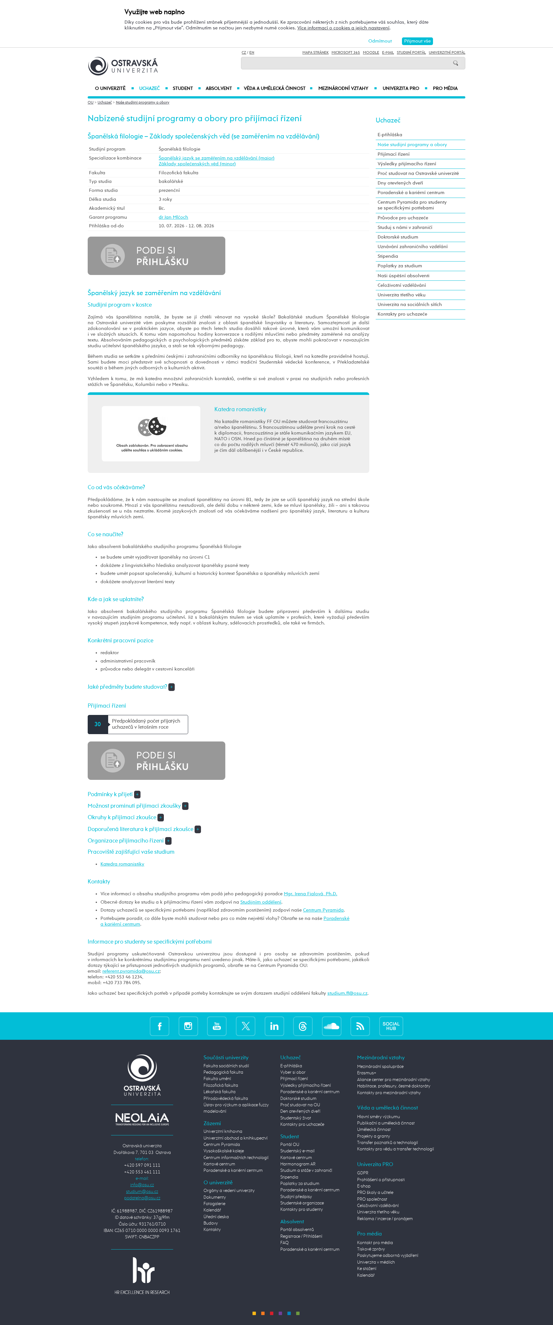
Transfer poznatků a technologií (387, 1143)
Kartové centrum (219, 1164)
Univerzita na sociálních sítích (410, 304)
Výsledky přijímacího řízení (407, 163)
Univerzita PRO (405, 88)
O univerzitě (114, 88)
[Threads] (303, 1026)
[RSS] (360, 1026)
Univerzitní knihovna (223, 1131)
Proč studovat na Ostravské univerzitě (418, 173)
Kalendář (212, 1210)
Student (187, 88)
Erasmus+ (366, 1073)
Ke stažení (366, 1268)
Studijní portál (411, 53)
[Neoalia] (142, 1119)
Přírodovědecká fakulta (226, 1098)
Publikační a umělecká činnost (386, 1123)
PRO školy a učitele (375, 1192)
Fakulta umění (217, 1079)
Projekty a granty (373, 1136)
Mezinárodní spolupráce (380, 1066)
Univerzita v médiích (376, 1262)
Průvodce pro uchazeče (403, 218)
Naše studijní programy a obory (142, 103)
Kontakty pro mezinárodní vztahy (389, 1093)
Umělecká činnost (374, 1129)
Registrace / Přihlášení (301, 1236)
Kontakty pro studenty (301, 1209)
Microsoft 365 (346, 53)
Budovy (211, 1223)
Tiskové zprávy (371, 1249)
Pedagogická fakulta (223, 1072)
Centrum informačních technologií (236, 1158)
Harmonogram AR (298, 1164)
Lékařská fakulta (220, 1092)
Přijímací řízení (394, 154)
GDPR (362, 1173)
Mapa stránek (315, 53)
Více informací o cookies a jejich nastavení (343, 28)
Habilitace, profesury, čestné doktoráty (393, 1086)
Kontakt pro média (375, 1243)
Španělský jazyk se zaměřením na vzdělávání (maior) (217, 158)
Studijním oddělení (260, 902)
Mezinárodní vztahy (347, 88)
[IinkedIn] (274, 1026)
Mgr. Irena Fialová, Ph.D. (310, 893)
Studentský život (295, 1118)
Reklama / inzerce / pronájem (385, 1219)
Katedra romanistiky (122, 864)
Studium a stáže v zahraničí (306, 1170)
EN (251, 53)
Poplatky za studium (400, 265)
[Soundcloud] (331, 1026)
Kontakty (212, 1229)
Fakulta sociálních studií (226, 1066)
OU (90, 103)
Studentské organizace (302, 1203)
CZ (244, 53)
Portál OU (289, 1144)
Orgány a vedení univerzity (229, 1190)
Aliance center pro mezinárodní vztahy (393, 1080)
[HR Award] (142, 1275)
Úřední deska (216, 1217)
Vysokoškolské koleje (224, 1151)
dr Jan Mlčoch (173, 217)
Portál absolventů (297, 1229)
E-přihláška (390, 134)
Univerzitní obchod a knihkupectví (236, 1138)
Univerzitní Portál (447, 53)
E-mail (388, 53)
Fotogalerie (214, 1204)
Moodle (371, 53)
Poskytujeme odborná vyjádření (387, 1255)
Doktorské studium (398, 237)
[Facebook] (159, 1026)
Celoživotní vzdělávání (402, 285)
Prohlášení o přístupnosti (381, 1180)
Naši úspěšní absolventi (403, 275)
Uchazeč (153, 88)
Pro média (445, 88)
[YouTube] (217, 1026)
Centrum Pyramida (323, 910)
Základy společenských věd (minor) (197, 163)
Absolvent (223, 88)
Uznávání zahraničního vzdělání (413, 246)
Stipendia (388, 256)
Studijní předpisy (296, 1197)
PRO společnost (372, 1199)
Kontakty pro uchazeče (402, 314)
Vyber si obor (293, 1072)
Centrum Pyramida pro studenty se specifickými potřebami (412, 205)
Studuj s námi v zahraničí (405, 227)
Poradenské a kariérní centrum (411, 192)
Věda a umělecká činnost (278, 88)
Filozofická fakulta (221, 1085)
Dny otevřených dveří (400, 183)
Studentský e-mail (297, 1151)
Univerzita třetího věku (402, 295)
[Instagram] (188, 1026)
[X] (245, 1026)
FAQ (284, 1243)
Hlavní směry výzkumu (378, 1117)
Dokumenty (215, 1197)
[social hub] (391, 1026)
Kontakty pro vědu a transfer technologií (395, 1149)
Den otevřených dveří (300, 1111)
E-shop (364, 1186)
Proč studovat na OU (300, 1105)
